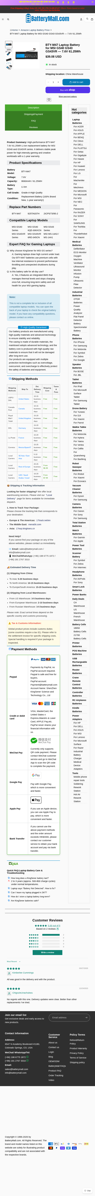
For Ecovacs (80, 481)
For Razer (78, 748)
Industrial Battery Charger (78, 755)
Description (33, 107)
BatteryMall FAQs (57, 1066)
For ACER (79, 126)
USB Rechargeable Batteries (79, 662)
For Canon (79, 511)
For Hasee (79, 159)
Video (51, 1080)
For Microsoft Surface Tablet (80, 393)
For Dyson (79, 496)
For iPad (78, 386)
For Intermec (80, 567)
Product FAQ (54, 1070)
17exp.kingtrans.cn (25, 528)
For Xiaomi (79, 237)
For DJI (77, 415)
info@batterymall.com (15, 1073)
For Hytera (79, 437)
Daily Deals (78, 599)
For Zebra (78, 356)
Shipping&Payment (33, 114)
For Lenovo (79, 170)
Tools (75, 773)
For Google (79, 360)
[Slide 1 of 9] (8, 44)
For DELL (78, 144)
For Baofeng (80, 459)
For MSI (78, 198)
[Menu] (3, 19)
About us (52, 1042)
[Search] (8, 19)
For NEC (78, 202)
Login (51, 1052)
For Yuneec (79, 412)
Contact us (53, 1047)
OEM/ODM (53, 1061)
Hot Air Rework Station (77, 798)
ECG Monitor (80, 252)
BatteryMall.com (13, 1140)
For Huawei (79, 166)
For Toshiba (79, 226)
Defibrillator (79, 249)
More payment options (68, 96)
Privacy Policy (77, 1053)
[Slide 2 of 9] (8, 52)
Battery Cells (79, 624)
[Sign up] (86, 1017)
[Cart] (92, 19)
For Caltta (78, 448)
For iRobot (79, 474)
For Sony (78, 514)
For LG (77, 173)
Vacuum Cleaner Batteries (77, 489)
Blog (50, 1056)
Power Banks (79, 594)
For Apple (78, 541)
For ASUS (78, 130)
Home (15, 30)
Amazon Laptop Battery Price (35, 30)
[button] (34, 935)
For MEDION (80, 191)
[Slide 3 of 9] (8, 60)
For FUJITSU (80, 148)
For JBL (77, 375)
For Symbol (79, 353)
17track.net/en (43, 520)
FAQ (33, 121)
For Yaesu (79, 441)
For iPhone (79, 342)
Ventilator (78, 263)
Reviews (33, 127)
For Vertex (79, 445)
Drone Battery (79, 408)
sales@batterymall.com (16, 1069)
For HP (77, 162)
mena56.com (34, 524)
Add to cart (77, 82)
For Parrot (79, 423)
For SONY (79, 216)
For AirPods (79, 579)
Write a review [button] (47, 952)
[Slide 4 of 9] (8, 68)
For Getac (78, 152)
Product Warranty (78, 1048)
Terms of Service (78, 1057)
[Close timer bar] (93, 2)
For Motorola (80, 349)
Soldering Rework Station (78, 787)
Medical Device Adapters (78, 765)
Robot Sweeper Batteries (77, 467)
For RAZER (79, 212)
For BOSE (79, 371)
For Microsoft (80, 194)
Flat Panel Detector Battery (79, 320)
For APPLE (79, 134)
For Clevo (78, 141)
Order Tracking (55, 1075)
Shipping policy (77, 1062)
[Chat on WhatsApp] (27, 1057)
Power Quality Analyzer (78, 309)
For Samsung (80, 345)
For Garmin (79, 537)
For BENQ (79, 137)
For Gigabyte (80, 155)
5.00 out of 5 (54, 925)
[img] (13, 968)
